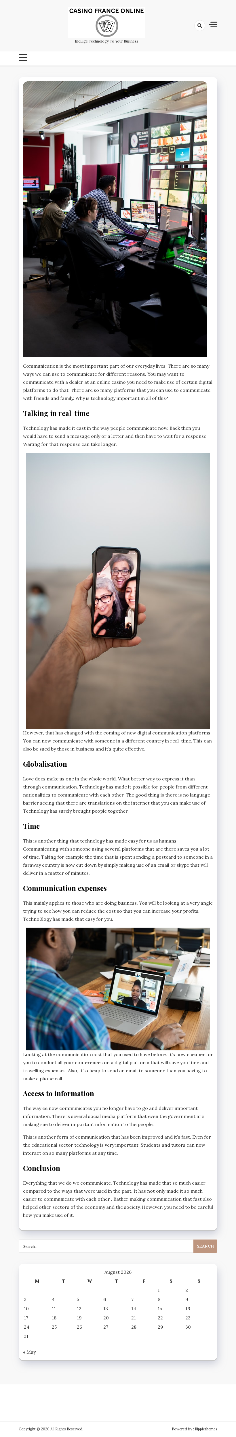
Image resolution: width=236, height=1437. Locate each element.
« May (29, 1352)
